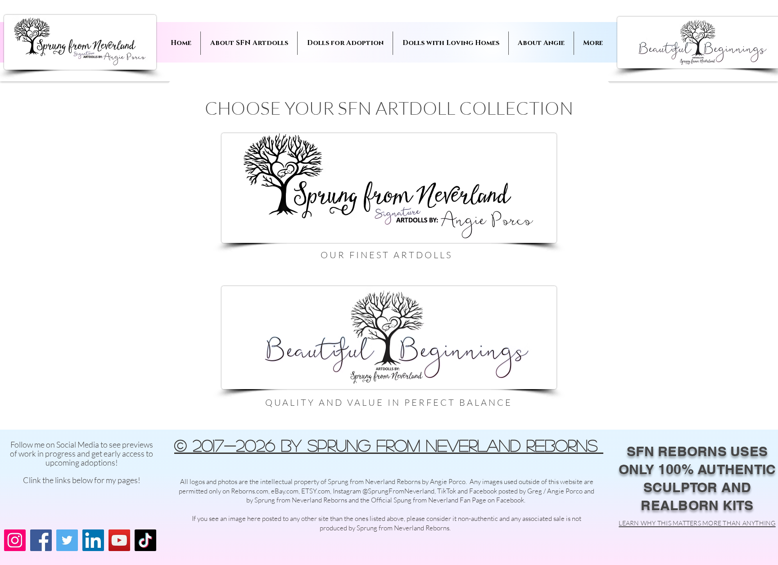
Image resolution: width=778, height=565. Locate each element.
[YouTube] (119, 540)
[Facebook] (41, 540)
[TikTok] (145, 540)
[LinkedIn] (93, 540)
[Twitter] (67, 540)
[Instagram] (15, 540)
